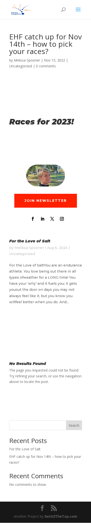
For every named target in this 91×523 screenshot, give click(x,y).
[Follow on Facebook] (33, 219)
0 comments (46, 66)
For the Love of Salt (29, 241)
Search (74, 425)
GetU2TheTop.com (60, 516)
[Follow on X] (52, 219)
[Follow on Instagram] (62, 219)
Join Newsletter (46, 200)
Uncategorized (20, 66)
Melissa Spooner (27, 60)
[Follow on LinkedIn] (42, 219)
